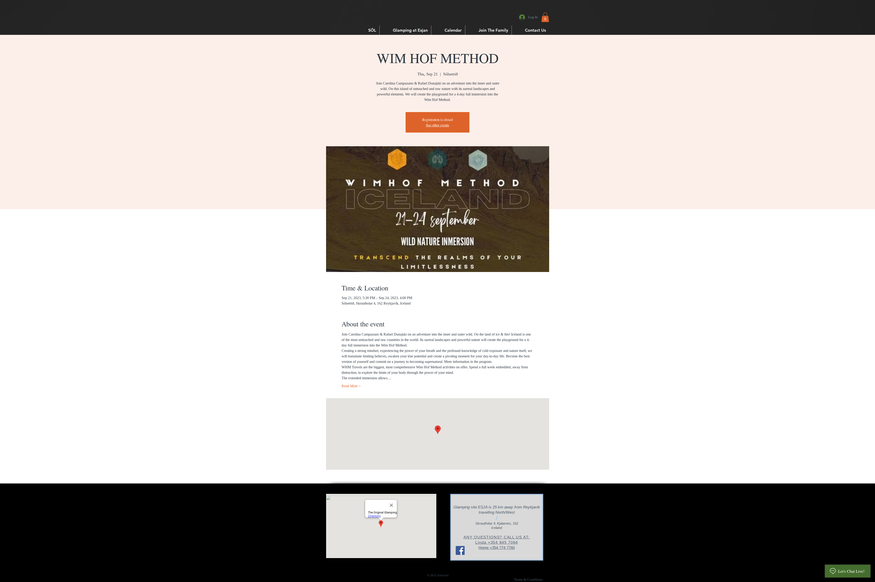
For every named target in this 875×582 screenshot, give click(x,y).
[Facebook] (460, 550)
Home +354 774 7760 (497, 548)
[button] (545, 17)
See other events (437, 125)
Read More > (351, 386)
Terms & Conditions (528, 579)
